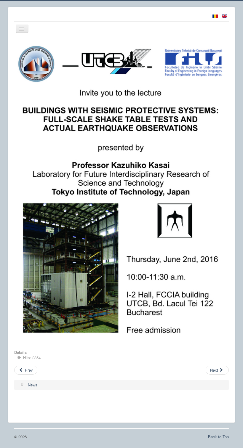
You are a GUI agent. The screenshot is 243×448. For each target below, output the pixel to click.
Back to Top (218, 436)
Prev (28, 370)
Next (214, 370)
